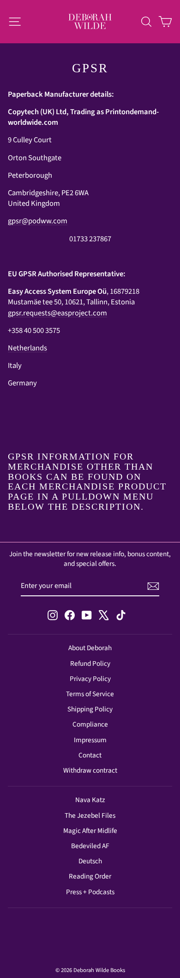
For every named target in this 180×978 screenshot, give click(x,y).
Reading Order (90, 876)
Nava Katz (90, 800)
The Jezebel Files (90, 815)
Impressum (90, 740)
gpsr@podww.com (37, 221)
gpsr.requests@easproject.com (57, 313)
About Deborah (90, 648)
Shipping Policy (90, 709)
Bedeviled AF (90, 846)
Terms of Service (90, 694)
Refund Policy (90, 663)
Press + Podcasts (90, 892)
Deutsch (90, 861)
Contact (90, 755)
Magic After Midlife (90, 831)
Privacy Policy (90, 679)
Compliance (90, 724)
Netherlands (27, 348)
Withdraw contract (90, 770)
